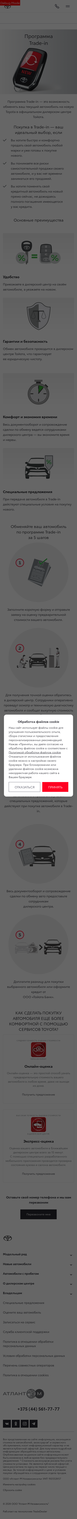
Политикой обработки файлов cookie (35, 752)
